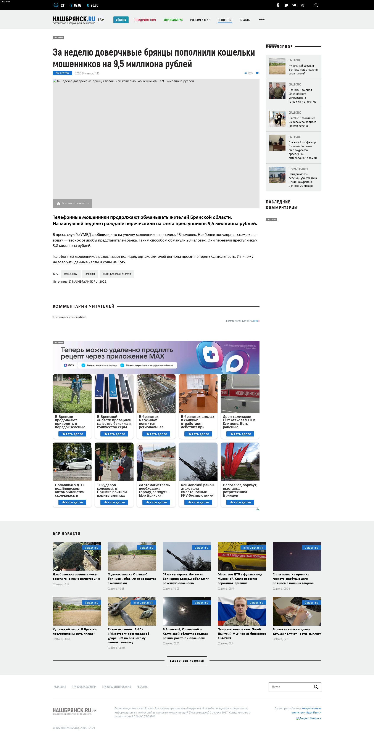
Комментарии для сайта (243, 321)
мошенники (70, 274)
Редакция (59, 686)
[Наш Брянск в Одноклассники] (278, 5)
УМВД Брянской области (117, 274)
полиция (90, 274)
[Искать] (316, 686)
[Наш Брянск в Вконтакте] (294, 5)
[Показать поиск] (316, 5)
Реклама (142, 686)
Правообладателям (84, 686)
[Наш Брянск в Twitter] (286, 5)
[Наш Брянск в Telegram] (302, 5)
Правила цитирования (116, 686)
